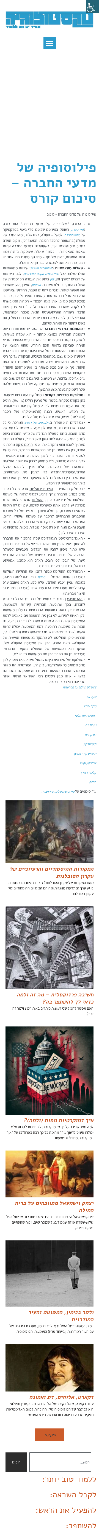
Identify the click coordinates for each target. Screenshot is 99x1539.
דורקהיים (90, 735)
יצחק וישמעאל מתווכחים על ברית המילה (54, 1206)
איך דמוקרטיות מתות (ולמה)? (58, 1120)
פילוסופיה (77, 229)
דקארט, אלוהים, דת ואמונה (61, 1397)
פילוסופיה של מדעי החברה (58, 791)
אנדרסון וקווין (88, 763)
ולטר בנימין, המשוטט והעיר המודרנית (61, 1316)
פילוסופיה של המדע (37, 422)
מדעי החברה (72, 235)
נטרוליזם (90, 725)
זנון (52, 279)
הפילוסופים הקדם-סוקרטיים (41, 274)
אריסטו (36, 285)
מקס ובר (91, 697)
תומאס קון (90, 744)
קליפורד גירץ (88, 772)
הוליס (92, 782)
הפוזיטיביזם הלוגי (85, 716)
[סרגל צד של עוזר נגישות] (92, 6)
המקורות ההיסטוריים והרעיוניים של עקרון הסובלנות (52, 872)
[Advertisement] (49, 104)
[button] (49, 43)
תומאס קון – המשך (84, 753)
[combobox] (60, 1462)
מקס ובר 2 (90, 706)
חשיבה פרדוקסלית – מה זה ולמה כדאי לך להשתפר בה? (55, 998)
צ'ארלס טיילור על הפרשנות (79, 687)
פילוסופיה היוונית (41, 268)
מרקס (41, 577)
